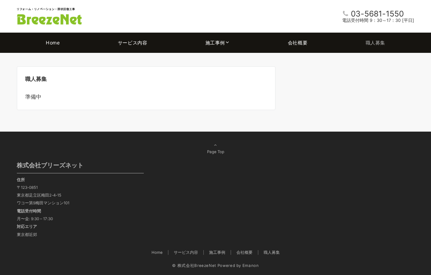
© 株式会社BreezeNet (194, 265)
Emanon (250, 265)
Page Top (215, 151)
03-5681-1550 (377, 14)
